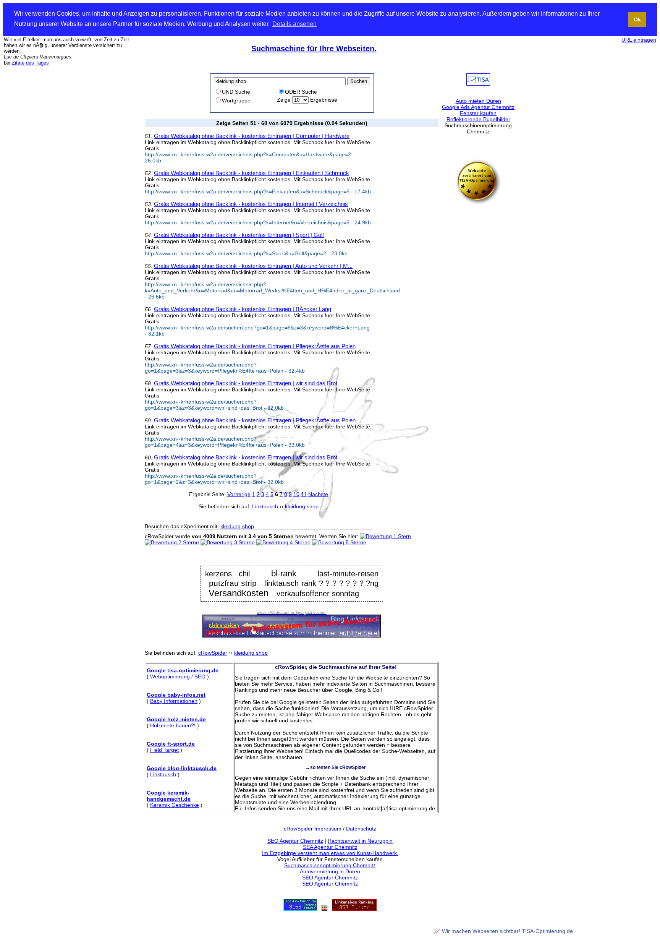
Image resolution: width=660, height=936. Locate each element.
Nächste (318, 494)
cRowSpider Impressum (312, 829)
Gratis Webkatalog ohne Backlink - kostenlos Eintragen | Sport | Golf (239, 235)
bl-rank (283, 573)
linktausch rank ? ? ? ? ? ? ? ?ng (322, 583)
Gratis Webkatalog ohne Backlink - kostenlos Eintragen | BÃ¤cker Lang (242, 309)
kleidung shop (237, 526)
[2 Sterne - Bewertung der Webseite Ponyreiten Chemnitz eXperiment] (172, 542)
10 (296, 494)
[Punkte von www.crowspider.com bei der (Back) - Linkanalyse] (354, 909)
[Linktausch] (324, 909)
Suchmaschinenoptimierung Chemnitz (330, 865)
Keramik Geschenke (174, 805)
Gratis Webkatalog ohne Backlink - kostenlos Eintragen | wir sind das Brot (245, 383)
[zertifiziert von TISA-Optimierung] (478, 203)
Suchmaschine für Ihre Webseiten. (314, 48)
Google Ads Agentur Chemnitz (478, 107)
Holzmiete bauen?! (173, 725)
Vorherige (239, 494)
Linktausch (163, 774)
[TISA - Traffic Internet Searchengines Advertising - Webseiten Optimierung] (478, 84)
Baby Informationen (173, 701)
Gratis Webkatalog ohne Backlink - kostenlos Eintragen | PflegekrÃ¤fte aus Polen (255, 346)
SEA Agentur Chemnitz (330, 847)
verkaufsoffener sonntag (318, 593)
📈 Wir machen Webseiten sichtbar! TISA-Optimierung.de (503, 931)
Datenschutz (361, 829)
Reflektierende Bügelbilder (478, 119)
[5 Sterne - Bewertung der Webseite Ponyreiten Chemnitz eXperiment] (339, 542)
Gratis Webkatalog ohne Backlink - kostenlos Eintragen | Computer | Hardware (251, 136)
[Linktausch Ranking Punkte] (300, 909)
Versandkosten (239, 593)
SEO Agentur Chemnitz (295, 841)
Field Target (164, 750)
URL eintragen (638, 40)
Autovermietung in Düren (330, 871)
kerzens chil (227, 573)
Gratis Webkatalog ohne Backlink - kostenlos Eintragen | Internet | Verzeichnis (251, 204)
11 (304, 494)
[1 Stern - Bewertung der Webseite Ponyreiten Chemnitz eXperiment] (385, 536)
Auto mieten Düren (478, 101)
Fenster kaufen (478, 113)
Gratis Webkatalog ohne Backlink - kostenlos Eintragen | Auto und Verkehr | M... (253, 266)
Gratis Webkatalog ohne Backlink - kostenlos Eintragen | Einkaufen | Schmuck (251, 173)
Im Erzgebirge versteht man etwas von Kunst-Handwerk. (330, 853)
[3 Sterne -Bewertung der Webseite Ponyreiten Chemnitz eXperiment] (228, 542)
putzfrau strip (233, 583)
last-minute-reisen (348, 573)
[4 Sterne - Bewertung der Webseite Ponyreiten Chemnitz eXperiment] (283, 542)
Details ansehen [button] (294, 24)
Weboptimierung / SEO (177, 676)
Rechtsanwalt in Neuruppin (360, 841)
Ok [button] (637, 19)
